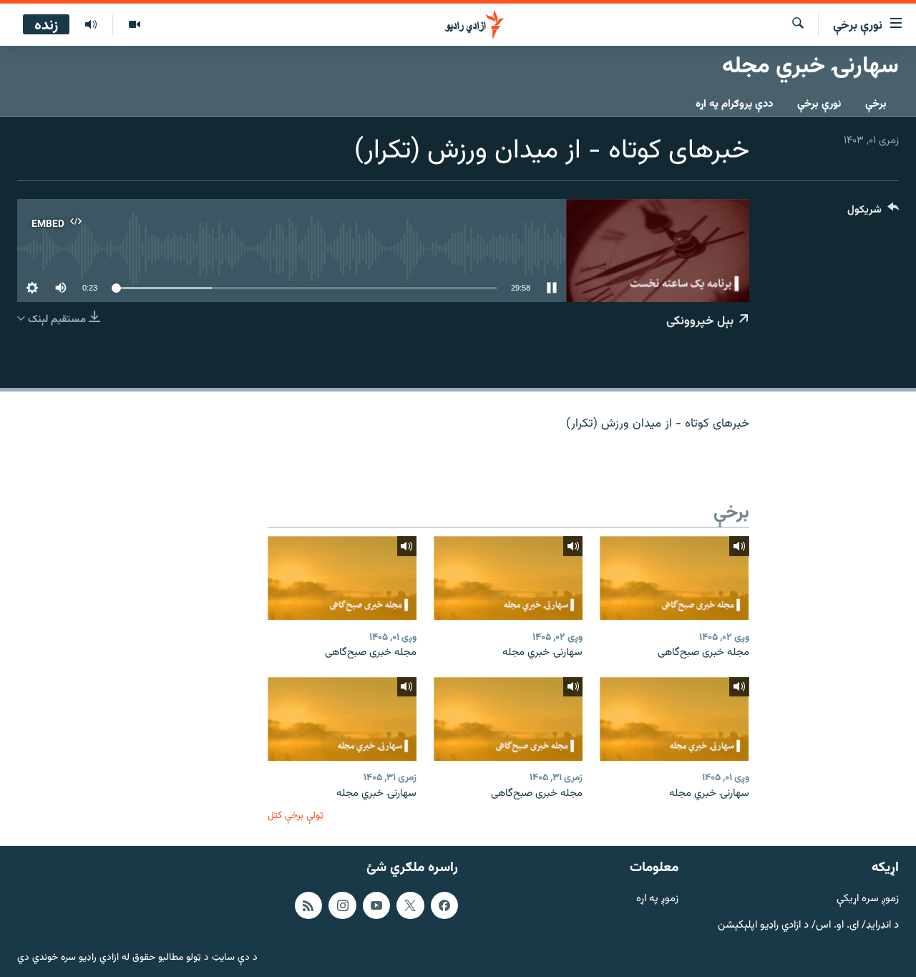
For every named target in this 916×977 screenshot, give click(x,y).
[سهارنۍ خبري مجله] (508, 578)
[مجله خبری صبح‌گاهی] (674, 578)
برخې (876, 104)
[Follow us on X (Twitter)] (410, 905)
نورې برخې (819, 104)
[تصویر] (134, 25)
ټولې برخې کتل (295, 815)
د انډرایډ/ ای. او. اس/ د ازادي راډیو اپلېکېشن (808, 925)
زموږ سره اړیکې (868, 899)
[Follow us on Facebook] (444, 905)
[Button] (873, 213)
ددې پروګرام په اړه (734, 104)
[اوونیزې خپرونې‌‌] (90, 25)
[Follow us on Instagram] (342, 905)
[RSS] (308, 905)
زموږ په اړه (657, 899)
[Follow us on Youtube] (376, 905)
